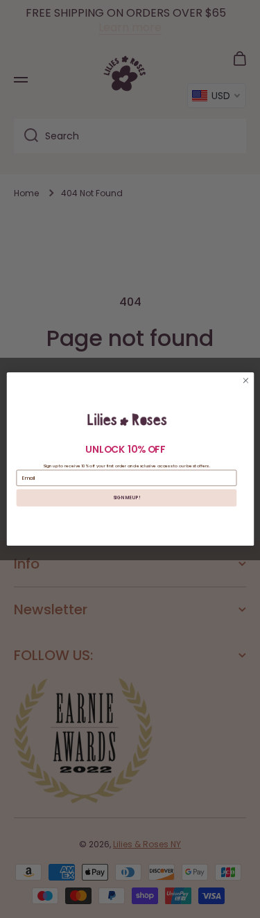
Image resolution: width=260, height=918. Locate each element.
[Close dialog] (245, 380)
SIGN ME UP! (126, 497)
